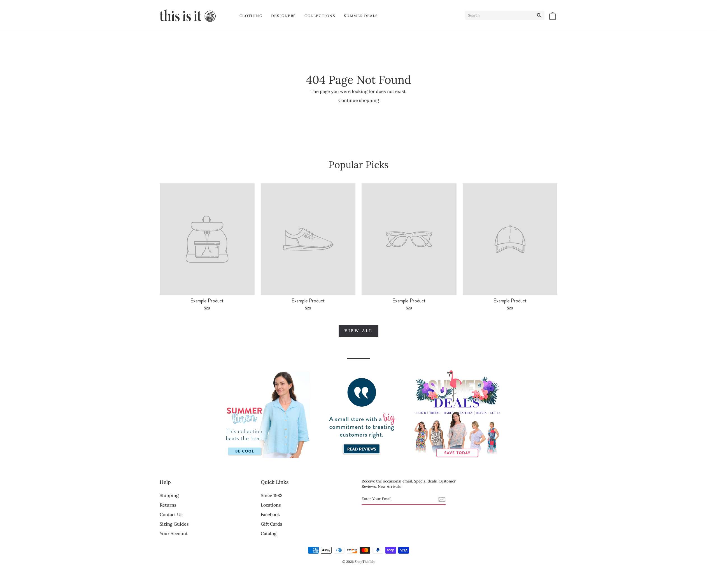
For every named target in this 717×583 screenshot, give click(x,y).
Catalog (268, 533)
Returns (168, 505)
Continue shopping (358, 100)
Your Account (174, 533)
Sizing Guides (174, 524)
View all (358, 330)
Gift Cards (271, 524)
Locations (271, 505)
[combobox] (504, 15)
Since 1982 (272, 495)
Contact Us (171, 514)
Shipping (169, 495)
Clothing (251, 15)
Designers (283, 15)
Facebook (270, 514)
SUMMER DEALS (361, 15)
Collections (320, 15)
